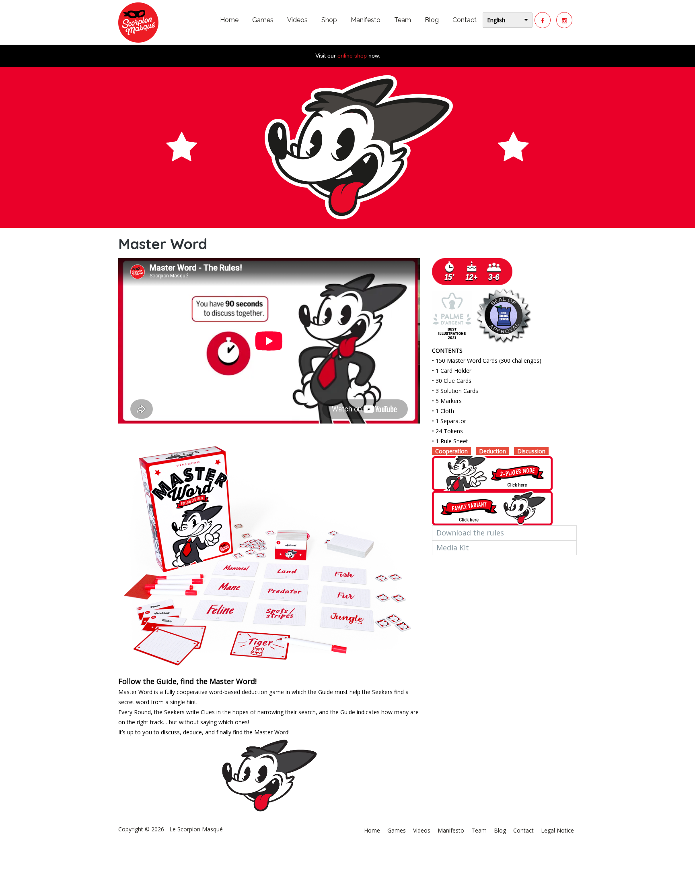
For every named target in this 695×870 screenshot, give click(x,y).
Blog (432, 20)
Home (229, 20)
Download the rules (470, 532)
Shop (329, 20)
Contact (464, 20)
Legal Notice (557, 830)
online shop (352, 55)
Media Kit (452, 547)
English (496, 20)
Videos (297, 20)
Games (262, 20)
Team (402, 20)
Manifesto (365, 20)
